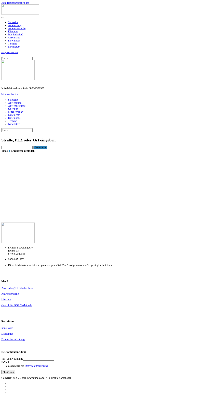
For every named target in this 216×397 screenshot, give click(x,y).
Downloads (14, 40)
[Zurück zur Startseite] (20, 13)
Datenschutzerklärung (13, 339)
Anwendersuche (16, 28)
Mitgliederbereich (9, 52)
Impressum (7, 328)
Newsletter (14, 46)
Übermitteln (40, 147)
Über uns (13, 31)
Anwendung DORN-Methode (17, 288)
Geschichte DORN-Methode (16, 305)
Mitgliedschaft (15, 34)
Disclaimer (7, 333)
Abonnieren (8, 372)
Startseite (13, 22)
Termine (12, 43)
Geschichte (14, 37)
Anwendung (14, 25)
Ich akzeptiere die (26, 365)
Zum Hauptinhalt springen (15, 2)
